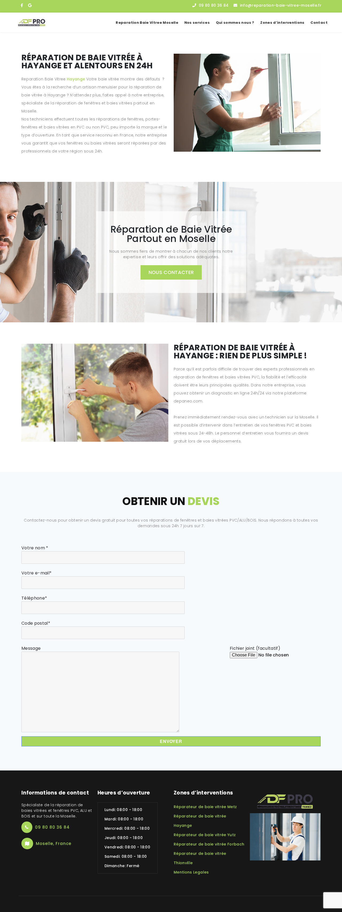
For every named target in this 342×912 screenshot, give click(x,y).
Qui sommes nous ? (235, 22)
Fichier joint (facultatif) (255, 648)
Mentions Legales (191, 872)
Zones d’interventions (282, 22)
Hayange (76, 79)
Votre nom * (34, 548)
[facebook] (22, 5)
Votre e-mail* (36, 573)
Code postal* (35, 623)
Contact (318, 22)
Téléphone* (34, 598)
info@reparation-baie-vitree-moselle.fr (280, 5)
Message (31, 648)
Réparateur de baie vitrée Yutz (205, 834)
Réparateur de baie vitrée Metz (205, 806)
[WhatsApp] (30, 5)
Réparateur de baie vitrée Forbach (209, 844)
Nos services (197, 22)
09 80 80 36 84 (214, 5)
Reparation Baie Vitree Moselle (147, 22)
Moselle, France (53, 843)
